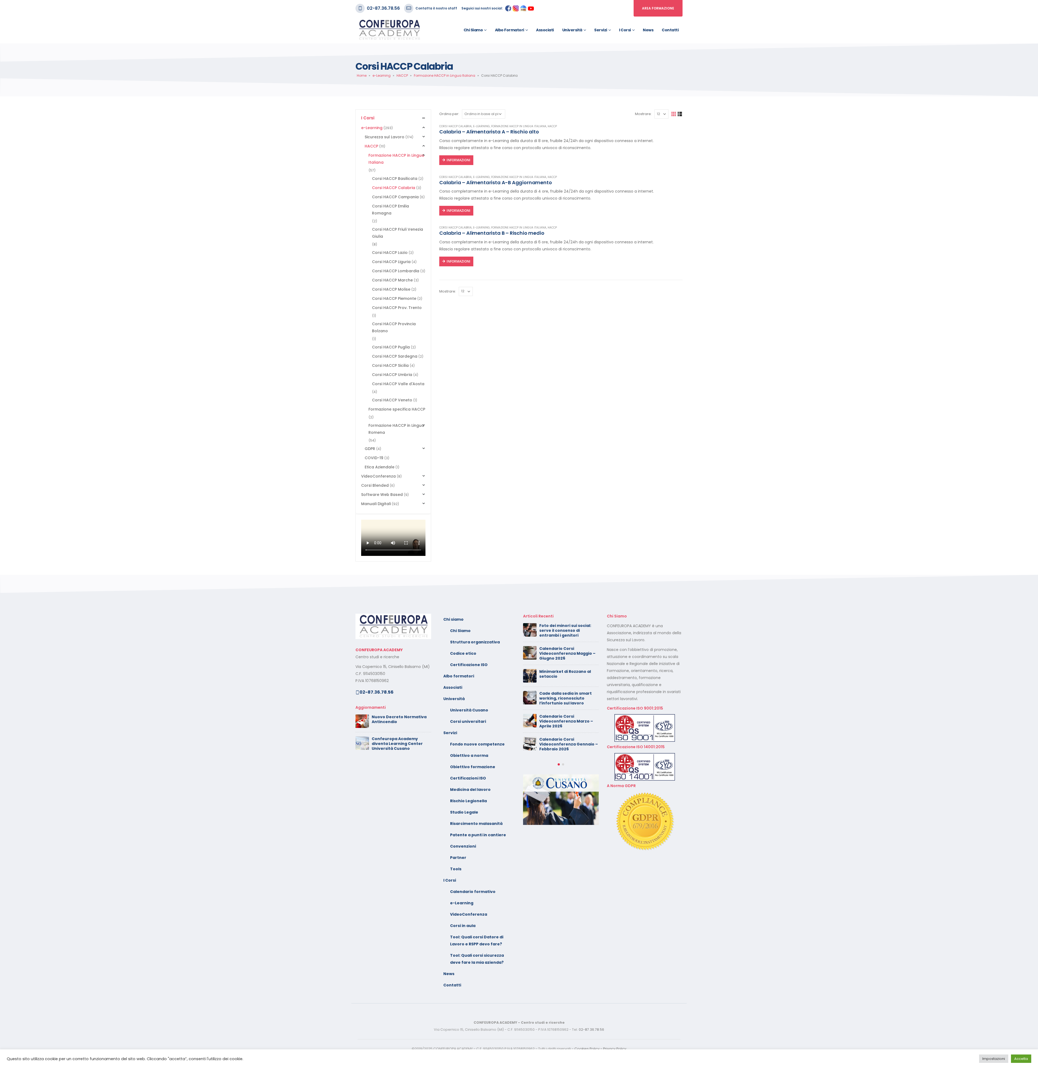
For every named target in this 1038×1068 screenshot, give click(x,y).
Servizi (600, 30)
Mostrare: (643, 113)
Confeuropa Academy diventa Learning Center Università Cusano (397, 743)
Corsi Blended (375, 485)
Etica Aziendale (379, 467)
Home (362, 75)
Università (572, 30)
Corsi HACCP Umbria (392, 374)
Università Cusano (469, 710)
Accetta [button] (1021, 1058)
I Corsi (625, 30)
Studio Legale (464, 812)
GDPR (370, 448)
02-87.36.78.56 (383, 8)
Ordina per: (449, 113)
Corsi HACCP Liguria (391, 261)
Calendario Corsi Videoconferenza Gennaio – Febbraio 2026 (568, 744)
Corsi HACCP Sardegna (394, 356)
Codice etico (463, 653)
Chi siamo (473, 30)
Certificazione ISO (469, 664)
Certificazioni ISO (468, 778)
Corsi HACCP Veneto (392, 400)
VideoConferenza (378, 476)
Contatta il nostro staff (436, 8)
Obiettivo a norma (469, 755)
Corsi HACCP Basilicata (394, 178)
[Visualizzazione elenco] (680, 114)
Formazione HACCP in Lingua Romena (396, 429)
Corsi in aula (462, 925)
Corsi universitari (468, 721)
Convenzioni (463, 846)
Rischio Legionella (468, 801)
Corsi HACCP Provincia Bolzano (394, 327)
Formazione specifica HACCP (396, 409)
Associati (545, 30)
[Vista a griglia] (673, 114)
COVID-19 (374, 458)
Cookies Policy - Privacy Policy (600, 1048)
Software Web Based (382, 494)
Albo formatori (509, 30)
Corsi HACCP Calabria (455, 126)
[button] (559, 764)
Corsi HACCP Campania (395, 197)
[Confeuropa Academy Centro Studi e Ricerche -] (389, 30)
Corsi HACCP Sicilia (390, 365)
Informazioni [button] (458, 160)
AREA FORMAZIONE (658, 8)
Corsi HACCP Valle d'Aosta (398, 384)
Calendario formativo (472, 891)
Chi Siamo (460, 630)
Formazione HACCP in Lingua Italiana (444, 75)
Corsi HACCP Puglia (391, 347)
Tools (455, 869)
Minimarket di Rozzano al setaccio (565, 674)
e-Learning (381, 75)
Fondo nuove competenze (477, 744)
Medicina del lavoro (470, 789)
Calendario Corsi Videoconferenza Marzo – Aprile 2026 (566, 721)
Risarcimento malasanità (476, 823)
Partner (458, 857)
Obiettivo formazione (472, 767)
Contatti (670, 30)
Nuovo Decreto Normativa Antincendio (399, 719)
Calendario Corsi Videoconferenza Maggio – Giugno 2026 (567, 653)
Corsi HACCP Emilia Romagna (390, 209)
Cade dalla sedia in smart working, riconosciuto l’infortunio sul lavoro (565, 698)
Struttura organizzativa (475, 642)
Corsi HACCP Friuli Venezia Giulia (397, 233)
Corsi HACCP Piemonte (394, 298)
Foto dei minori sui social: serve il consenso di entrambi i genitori (565, 630)
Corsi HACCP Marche (392, 280)
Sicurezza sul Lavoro (384, 137)
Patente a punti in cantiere (478, 835)
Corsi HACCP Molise (391, 289)
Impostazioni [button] (993, 1058)
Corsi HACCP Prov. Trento (397, 307)
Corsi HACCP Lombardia (395, 271)
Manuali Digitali (376, 503)
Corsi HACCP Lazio (390, 252)
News (648, 30)
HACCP (402, 75)
